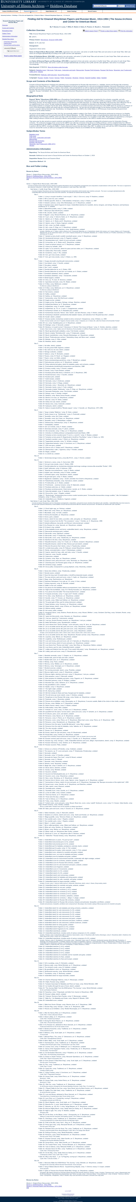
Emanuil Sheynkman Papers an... (54, 15)
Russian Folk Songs (106, 70)
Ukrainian (75, 78)
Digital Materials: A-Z (51, 11)
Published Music (8, 43)
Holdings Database (63, 6)
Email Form (70, 1195)
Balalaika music (41, 70)
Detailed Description (8, 39)
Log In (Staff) (68, 1190)
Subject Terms (6, 33)
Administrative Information (9, 36)
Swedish (104, 78)
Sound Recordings (63, 75)
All (27, 179)
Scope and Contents (8, 28)
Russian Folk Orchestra (92, 70)
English (46, 78)
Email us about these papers (13, 56)
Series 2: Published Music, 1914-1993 (39, 176)
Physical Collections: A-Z (30, 11)
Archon (66, 1200)
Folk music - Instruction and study (64, 70)
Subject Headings (71, 11)
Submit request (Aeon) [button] (91, 31)
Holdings (15, 15)
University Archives (6, 15)
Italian (99, 78)
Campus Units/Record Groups (10, 11)
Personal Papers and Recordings (12, 45)
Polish (62, 78)
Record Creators (92, 11)
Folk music (50, 70)
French (51, 78)
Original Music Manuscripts (10, 41)
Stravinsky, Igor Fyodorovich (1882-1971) (42, 144)
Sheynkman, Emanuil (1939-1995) (51, 40)
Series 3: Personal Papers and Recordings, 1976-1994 (44, 177)
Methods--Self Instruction (49, 75)
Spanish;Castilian (90, 78)
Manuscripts (80, 70)
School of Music (39, 15)
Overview (5, 25)
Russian (40, 78)
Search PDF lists (130, 5)
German (57, 78)
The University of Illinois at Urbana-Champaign (72, 1201)
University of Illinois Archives (23, 6)
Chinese (81, 78)
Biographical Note (7, 31)
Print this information (126, 31)
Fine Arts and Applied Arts (26, 15)
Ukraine (40, 72)
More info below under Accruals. (58, 67)
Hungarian (68, 78)
